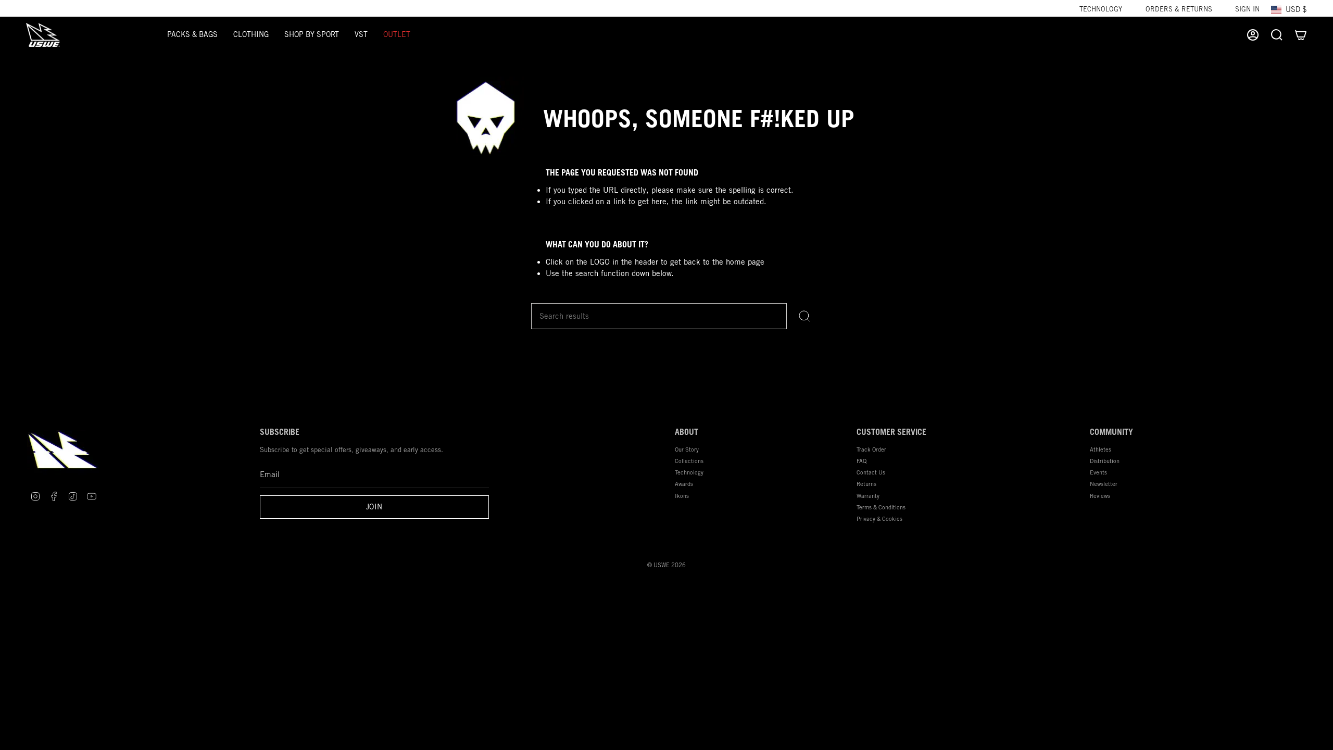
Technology (1100, 9)
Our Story (687, 449)
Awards (684, 483)
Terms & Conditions (881, 507)
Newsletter (1103, 483)
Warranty (868, 495)
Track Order (871, 449)
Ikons (682, 495)
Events (1098, 472)
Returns (866, 483)
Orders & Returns (1179, 9)
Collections (689, 460)
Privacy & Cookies (879, 518)
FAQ (861, 460)
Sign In (1247, 9)
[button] (192, 35)
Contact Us (871, 472)
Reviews (1100, 495)
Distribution (1105, 460)
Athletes (1100, 449)
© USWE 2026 (666, 565)
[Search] (805, 316)
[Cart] (1301, 35)
